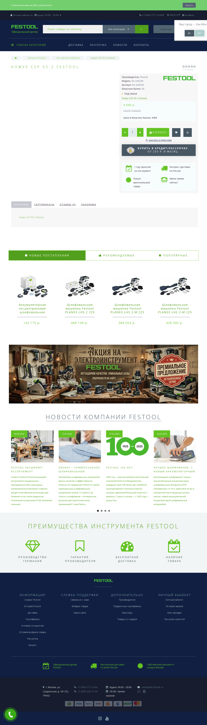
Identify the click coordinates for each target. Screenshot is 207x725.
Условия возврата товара (32, 632)
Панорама (88, 204)
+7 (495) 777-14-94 (88, 687)
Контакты (141, 44)
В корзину (159, 132)
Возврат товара (80, 606)
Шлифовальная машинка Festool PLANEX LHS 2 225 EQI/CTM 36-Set (80, 310)
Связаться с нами (80, 599)
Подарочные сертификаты (127, 606)
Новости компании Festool (103, 417)
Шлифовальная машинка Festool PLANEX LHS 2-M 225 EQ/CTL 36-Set (127, 310)
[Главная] (16, 57)
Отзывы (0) (68, 204)
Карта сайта (80, 612)
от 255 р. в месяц (163, 150)
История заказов (174, 606)
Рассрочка (98, 44)
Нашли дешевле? (132, 110)
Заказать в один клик (160, 140)
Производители (127, 599)
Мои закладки (174, 612)
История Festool (32, 606)
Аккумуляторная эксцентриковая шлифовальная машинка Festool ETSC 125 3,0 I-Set (32, 312)
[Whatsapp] (139, 691)
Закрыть (189, 5)
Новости (120, 44)
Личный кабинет (174, 599)
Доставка (75, 44)
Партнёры (127, 612)
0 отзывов (188, 69)
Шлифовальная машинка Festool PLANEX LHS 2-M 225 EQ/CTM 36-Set (175, 310)
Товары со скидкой (127, 619)
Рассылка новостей (174, 619)
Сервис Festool (32, 599)
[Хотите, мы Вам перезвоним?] (10, 714)
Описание (21, 204)
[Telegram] (144, 691)
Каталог (32, 645)
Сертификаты (44, 204)
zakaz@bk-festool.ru (152, 687)
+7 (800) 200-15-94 (88, 691)
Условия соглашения (32, 625)
